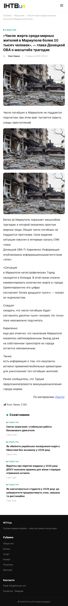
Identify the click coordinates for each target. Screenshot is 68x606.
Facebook (8, 591)
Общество (19, 15)
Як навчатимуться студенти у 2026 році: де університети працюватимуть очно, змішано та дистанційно (33, 492)
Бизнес (6, 549)
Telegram (18, 591)
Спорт (6, 554)
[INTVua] (14, 6)
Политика (8, 564)
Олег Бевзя (14, 56)
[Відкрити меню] (62, 6)
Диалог (60, 397)
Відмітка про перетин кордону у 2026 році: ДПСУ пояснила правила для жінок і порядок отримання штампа (33, 469)
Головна (7, 15)
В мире (6, 559)
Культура (7, 570)
